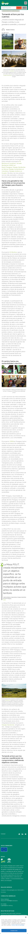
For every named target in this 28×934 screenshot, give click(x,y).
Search (19, 7)
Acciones (3, 892)
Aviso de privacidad (18, 925)
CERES (12, 441)
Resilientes (7, 700)
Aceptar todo (14, 930)
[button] (26, 917)
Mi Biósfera (11, 71)
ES (24, 7)
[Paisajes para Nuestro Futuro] (9, 3)
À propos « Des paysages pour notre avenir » (12, 890)
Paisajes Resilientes (7, 75)
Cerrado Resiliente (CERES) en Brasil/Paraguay (12, 165)
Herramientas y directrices (11, 10)
